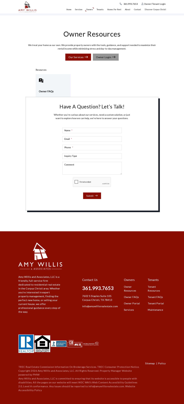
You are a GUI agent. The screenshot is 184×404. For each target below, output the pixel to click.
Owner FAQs (131, 296)
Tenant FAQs (155, 296)
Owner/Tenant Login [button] (154, 4)
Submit (90, 195)
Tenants (100, 9)
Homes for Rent (114, 9)
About (127, 9)
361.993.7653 (131, 4)
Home (68, 9)
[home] (27, 6)
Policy (162, 363)
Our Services (75, 57)
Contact (137, 9)
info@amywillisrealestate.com (100, 306)
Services (78, 9)
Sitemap (150, 363)
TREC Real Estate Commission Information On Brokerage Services (57, 366)
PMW (36, 374)
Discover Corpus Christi (155, 9)
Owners (89, 9)
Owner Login (103, 57)
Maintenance (155, 309)
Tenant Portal (156, 303)
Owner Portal (132, 303)
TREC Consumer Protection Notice (118, 366)
